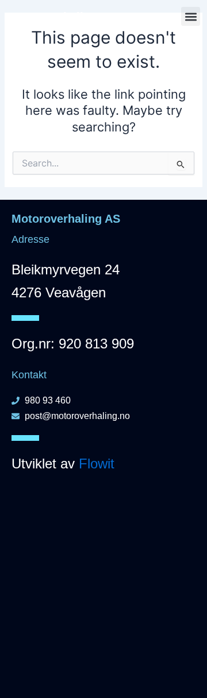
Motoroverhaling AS (61, 16)
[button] (190, 16)
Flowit (96, 463)
